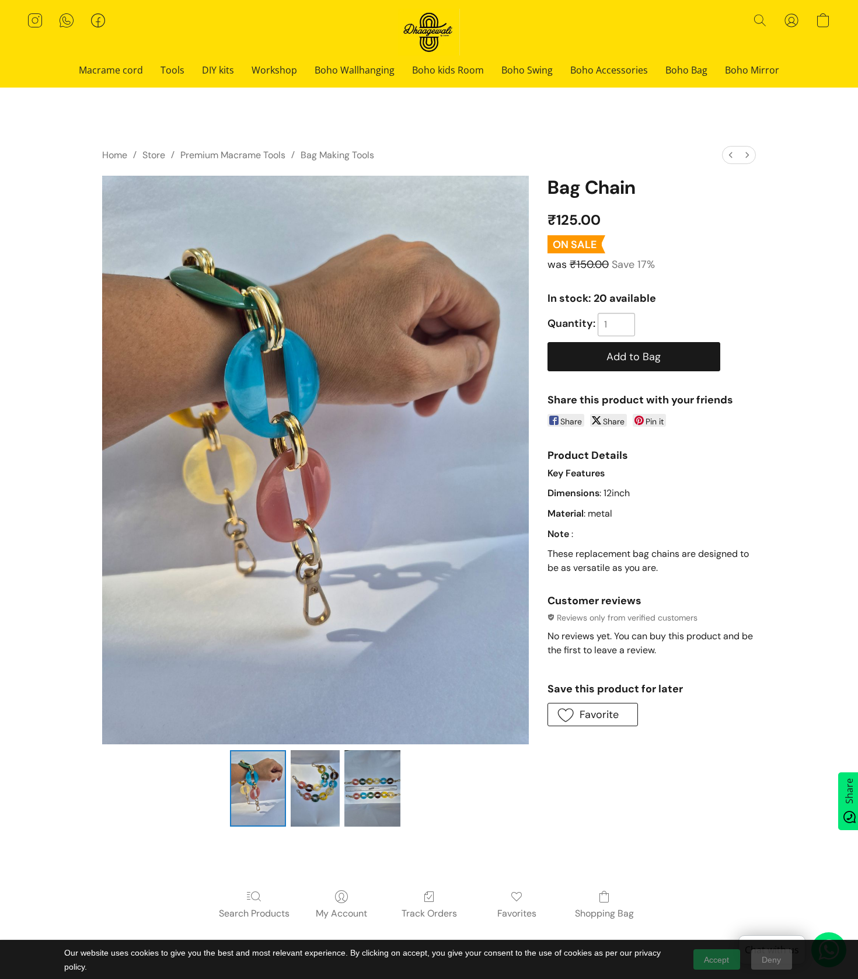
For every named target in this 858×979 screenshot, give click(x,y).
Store (153, 155)
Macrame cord (111, 70)
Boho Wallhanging (355, 70)
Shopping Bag (604, 913)
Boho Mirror (752, 70)
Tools (172, 70)
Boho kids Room (448, 70)
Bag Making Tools (337, 155)
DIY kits (218, 70)
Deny (771, 959)
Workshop (274, 70)
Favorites (516, 913)
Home (114, 155)
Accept (716, 959)
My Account (341, 913)
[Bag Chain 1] (315, 788)
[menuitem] (731, 155)
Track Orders (429, 913)
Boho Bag (686, 70)
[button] (429, 32)
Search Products (254, 913)
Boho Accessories (609, 70)
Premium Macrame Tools (232, 155)
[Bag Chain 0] (258, 788)
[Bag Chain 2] (372, 788)
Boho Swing (527, 70)
